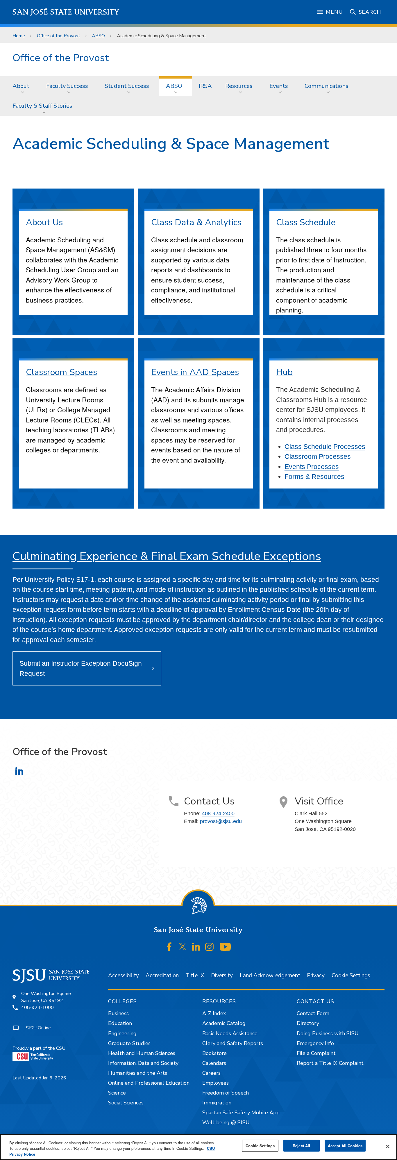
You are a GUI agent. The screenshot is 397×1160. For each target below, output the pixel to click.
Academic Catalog (224, 1023)
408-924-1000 (37, 1007)
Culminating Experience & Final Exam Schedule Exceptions (166, 556)
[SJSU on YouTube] (225, 946)
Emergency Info (315, 1043)
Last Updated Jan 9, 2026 (39, 1078)
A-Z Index (214, 1013)
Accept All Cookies (345, 1145)
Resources (239, 86)
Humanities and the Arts (137, 1073)
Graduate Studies (129, 1043)
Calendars (214, 1063)
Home (18, 36)
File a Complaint (316, 1053)
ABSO (98, 36)
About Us (44, 222)
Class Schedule (306, 222)
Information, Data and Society (143, 1063)
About (20, 86)
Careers (211, 1073)
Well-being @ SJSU (226, 1122)
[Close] (387, 1146)
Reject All (301, 1145)
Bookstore (214, 1053)
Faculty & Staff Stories (42, 106)
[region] (198, 1147)
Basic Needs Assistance (229, 1033)
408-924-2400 (218, 813)
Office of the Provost (58, 36)
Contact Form (313, 1013)
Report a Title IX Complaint (330, 1063)
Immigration (216, 1102)
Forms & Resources (314, 476)
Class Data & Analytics (196, 222)
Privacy (316, 975)
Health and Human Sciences (141, 1053)
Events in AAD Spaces (195, 372)
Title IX (195, 975)
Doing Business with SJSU (328, 1033)
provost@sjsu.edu (221, 821)
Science (117, 1092)
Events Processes (312, 466)
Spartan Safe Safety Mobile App (241, 1112)
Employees (215, 1082)
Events (278, 86)
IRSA (205, 86)
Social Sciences (126, 1102)
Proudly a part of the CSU (38, 1048)
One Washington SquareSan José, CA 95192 (46, 997)
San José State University (66, 12)
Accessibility (123, 975)
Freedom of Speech (225, 1092)
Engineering (122, 1033)
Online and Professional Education (148, 1082)
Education (120, 1023)
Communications (326, 86)
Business (118, 1013)
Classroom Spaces (61, 372)
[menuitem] (23, 86)
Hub (284, 372)
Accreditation (162, 975)
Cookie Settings (351, 975)
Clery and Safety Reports (232, 1043)
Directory (308, 1023)
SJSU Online (38, 1028)
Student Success (127, 86)
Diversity (222, 975)
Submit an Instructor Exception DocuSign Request (80, 668)
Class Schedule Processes (325, 446)
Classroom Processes (318, 456)
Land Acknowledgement (270, 975)
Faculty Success (67, 86)
